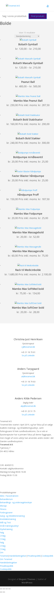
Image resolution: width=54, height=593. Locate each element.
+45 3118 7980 (6, 456)
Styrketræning (6, 529)
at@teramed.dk (28, 376)
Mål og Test (5, 522)
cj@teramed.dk (28, 347)
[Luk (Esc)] (9, 588)
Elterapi (3, 505)
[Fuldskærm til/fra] (4, 588)
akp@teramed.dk (28, 406)
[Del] (7, 588)
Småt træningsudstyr (9, 525)
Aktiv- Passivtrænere (9, 495)
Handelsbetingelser (17, 555)
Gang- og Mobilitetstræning (12, 516)
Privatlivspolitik (34, 555)
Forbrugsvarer (6, 512)
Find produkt (37, 16)
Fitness (3, 509)
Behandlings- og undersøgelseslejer (16, 502)
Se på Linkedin (28, 355)
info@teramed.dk (7, 460)
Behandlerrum (6, 499)
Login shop (5, 489)
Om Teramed (6, 559)
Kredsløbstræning (8, 519)
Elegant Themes (27, 579)
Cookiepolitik (47, 555)
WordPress (27, 582)
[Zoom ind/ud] (1, 588)
